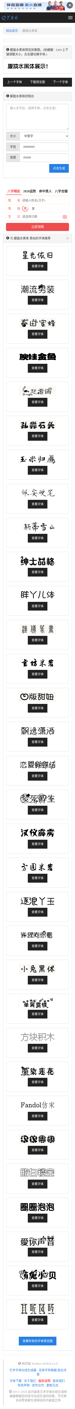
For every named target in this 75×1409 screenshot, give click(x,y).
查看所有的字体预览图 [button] (38, 1341)
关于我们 (30, 1380)
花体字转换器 (48, 1370)
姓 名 (14, 200)
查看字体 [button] (38, 266)
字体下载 (16, 1380)
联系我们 (59, 1380)
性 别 (14, 208)
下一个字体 (60, 82)
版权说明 (44, 1380)
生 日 (14, 216)
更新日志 (52, 1385)
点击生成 (59, 168)
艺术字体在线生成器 (22, 1370)
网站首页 (12, 30)
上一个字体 (14, 82)
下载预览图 (37, 82)
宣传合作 (38, 1385)
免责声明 (24, 1385)
